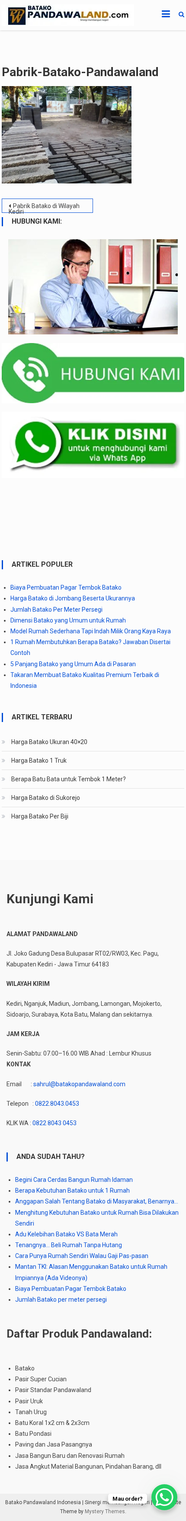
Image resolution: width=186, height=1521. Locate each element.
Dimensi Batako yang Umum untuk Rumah (68, 620)
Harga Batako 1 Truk (39, 760)
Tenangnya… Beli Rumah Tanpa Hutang (68, 1245)
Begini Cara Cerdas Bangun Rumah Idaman (74, 1179)
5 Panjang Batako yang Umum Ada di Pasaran (73, 664)
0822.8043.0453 (57, 1103)
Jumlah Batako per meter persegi (61, 1299)
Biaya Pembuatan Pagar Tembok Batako (66, 587)
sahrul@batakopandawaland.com (79, 1084)
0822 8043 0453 (54, 1123)
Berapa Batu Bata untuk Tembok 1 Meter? (68, 779)
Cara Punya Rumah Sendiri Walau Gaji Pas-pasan (81, 1255)
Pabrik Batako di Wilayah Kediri (44, 207)
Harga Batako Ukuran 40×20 (49, 741)
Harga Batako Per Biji (39, 816)
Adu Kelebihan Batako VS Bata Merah (66, 1234)
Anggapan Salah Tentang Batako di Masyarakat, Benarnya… (96, 1201)
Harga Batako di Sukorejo (45, 797)
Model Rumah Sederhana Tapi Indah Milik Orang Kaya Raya (90, 631)
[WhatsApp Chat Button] (164, 1497)
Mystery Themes (105, 1511)
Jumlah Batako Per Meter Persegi (56, 609)
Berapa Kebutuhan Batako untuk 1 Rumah (72, 1190)
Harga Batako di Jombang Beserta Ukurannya (72, 598)
